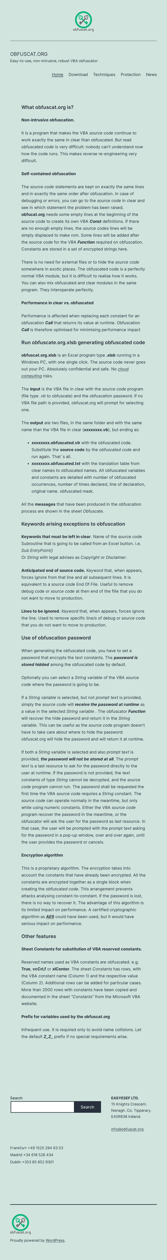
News (151, 74)
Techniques (104, 74)
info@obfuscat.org (127, 1129)
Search (16, 1098)
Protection (131, 74)
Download (78, 74)
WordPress (55, 1240)
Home (57, 74)
